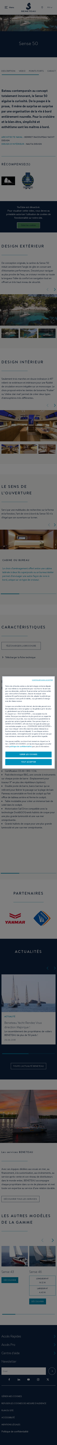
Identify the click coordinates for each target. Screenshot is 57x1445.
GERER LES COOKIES (28, 754)
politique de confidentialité (21, 746)
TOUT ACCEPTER (28, 762)
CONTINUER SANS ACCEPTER (42, 680)
